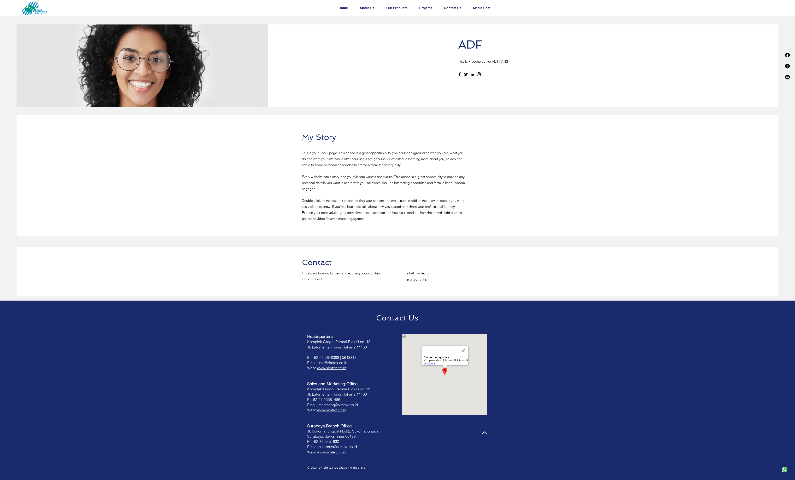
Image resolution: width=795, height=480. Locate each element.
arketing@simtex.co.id (340, 404)
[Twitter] (466, 74)
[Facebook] (787, 55)
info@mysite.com (418, 273)
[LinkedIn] (787, 77)
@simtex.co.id (345, 446)
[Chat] (784, 469)
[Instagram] (787, 66)
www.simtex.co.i (330, 367)
